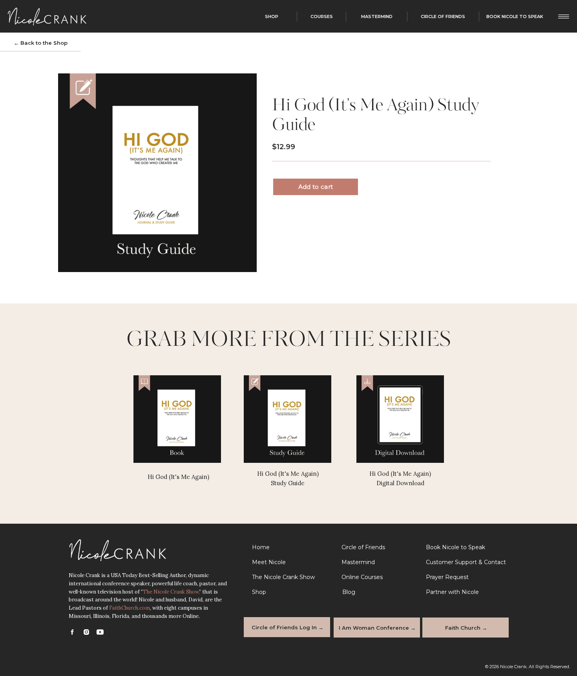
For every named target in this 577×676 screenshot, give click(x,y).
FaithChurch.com (129, 608)
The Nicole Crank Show (171, 591)
